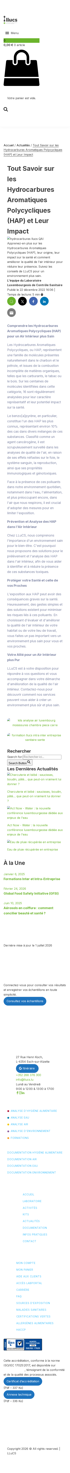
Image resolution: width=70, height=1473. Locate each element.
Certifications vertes (33, 1316)
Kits (26, 1214)
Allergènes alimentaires (35, 1323)
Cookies (23, 1436)
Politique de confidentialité (33, 1428)
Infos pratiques (35, 1234)
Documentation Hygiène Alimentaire (35, 1152)
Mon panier (24, 1269)
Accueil (9, 145)
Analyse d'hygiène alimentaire (34, 1110)
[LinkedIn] (44, 301)
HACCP (21, 1329)
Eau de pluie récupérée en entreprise (32, 849)
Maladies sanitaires (31, 1309)
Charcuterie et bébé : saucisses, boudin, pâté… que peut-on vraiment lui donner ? (34, 796)
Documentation (35, 1227)
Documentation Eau (22, 1165)
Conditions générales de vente (35, 1420)
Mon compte (26, 1263)
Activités (30, 1207)
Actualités (23, 145)
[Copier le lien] (11, 301)
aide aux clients (28, 1276)
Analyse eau (20, 1117)
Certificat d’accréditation (23, 1381)
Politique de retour (28, 1432)
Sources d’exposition (33, 1303)
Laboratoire (32, 1201)
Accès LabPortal (29, 1283)
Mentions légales (28, 1424)
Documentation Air (22, 1159)
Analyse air (19, 1124)
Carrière (22, 1289)
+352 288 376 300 (28, 1075)
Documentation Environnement (31, 1172)
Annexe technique (19, 1394)
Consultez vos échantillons (25, 1001)
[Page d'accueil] (10, 20)
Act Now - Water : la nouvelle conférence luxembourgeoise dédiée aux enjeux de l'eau (35, 829)
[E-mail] (11, 312)
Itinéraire (29, 1068)
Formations (20, 1137)
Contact (29, 1241)
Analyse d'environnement (31, 1131)
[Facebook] (33, 301)
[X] (22, 301)
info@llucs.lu (24, 1079)
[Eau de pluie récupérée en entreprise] (34, 842)
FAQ (19, 1296)
